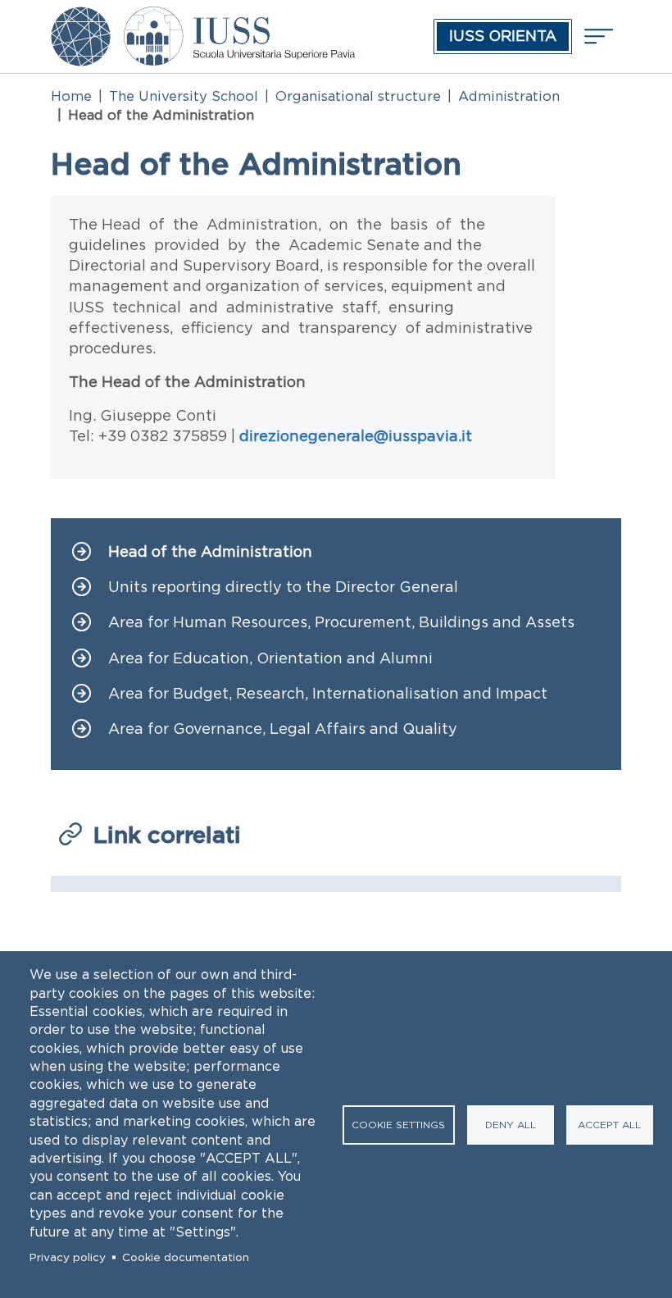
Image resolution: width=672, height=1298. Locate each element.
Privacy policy (68, 1257)
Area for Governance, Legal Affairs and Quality (282, 729)
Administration (509, 96)
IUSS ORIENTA (502, 36)
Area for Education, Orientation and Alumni (270, 659)
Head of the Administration (210, 552)
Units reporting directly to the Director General (283, 587)
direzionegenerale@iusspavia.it (355, 436)
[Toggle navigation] (596, 36)
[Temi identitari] (81, 18)
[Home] (239, 18)
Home (71, 96)
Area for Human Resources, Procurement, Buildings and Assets (341, 623)
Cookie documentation (185, 1257)
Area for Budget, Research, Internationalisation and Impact (327, 694)
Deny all (510, 1124)
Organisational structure (358, 96)
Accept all (609, 1124)
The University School (183, 96)
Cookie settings (398, 1124)
